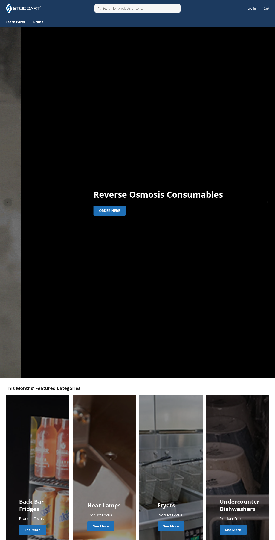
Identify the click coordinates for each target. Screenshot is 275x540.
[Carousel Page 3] (139, 373)
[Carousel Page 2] (135, 373)
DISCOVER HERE (128, 210)
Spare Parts (15, 21)
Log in (252, 8)
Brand (38, 21)
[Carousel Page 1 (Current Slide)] (131, 373)
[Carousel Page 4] (144, 373)
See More (32, 529)
